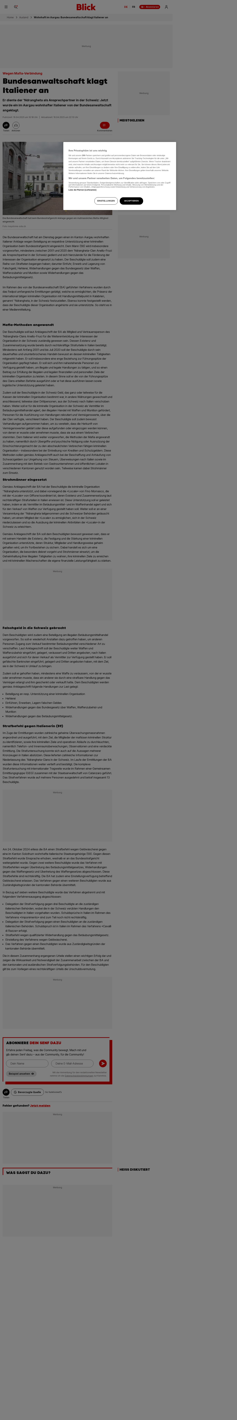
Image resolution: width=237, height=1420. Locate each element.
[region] (119, 176)
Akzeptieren (131, 201)
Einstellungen (106, 201)
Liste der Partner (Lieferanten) (83, 190)
